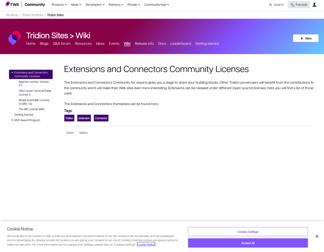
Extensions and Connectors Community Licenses (31, 74)
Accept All (247, 243)
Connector (101, 118)
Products (58, 4)
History (83, 132)
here (154, 104)
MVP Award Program (27, 120)
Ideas (74, 4)
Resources (83, 43)
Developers (94, 4)
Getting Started (23, 114)
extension (84, 118)
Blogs (44, 43)
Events (114, 43)
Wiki (83, 35)
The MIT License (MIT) (32, 109)
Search (279, 4)
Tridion (69, 118)
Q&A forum (62, 43)
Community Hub (155, 4)
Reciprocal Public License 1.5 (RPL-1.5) (34, 101)
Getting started (207, 43)
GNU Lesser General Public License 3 (35, 92)
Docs (162, 43)
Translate (301, 4)
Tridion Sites (55, 15)
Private (132, 4)
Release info (144, 43)
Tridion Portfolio (32, 15)
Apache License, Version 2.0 (34, 83)
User (314, 4)
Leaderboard (181, 43)
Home (30, 43)
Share (70, 132)
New (308, 38)
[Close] (317, 236)
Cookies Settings (248, 231)
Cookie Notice (146, 244)
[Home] (25, 4)
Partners (114, 4)
